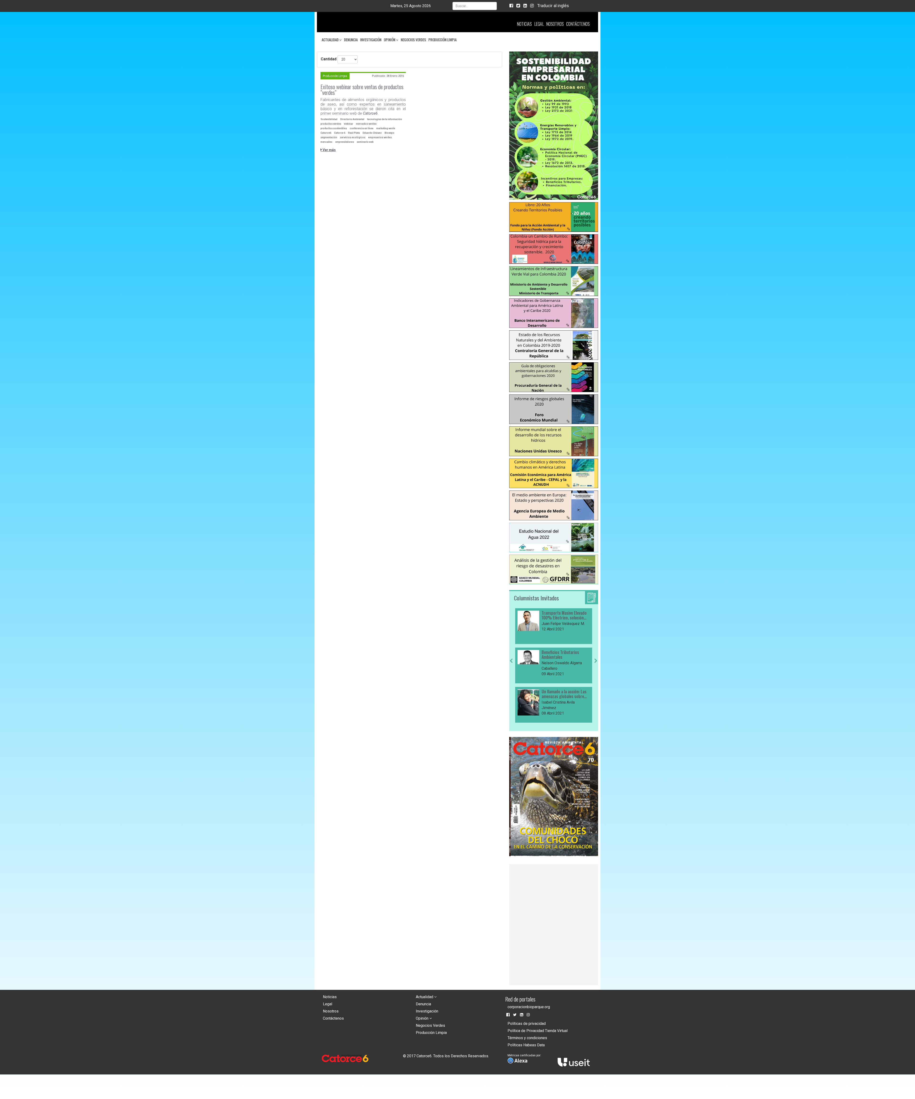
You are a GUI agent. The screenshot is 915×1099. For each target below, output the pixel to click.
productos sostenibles (333, 128)
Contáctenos (578, 24)
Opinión (390, 39)
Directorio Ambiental (352, 119)
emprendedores (344, 142)
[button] (511, 692)
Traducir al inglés (553, 5)
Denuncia (351, 39)
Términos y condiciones (527, 1039)
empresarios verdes (380, 137)
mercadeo (326, 142)
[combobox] (474, 6)
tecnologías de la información (384, 119)
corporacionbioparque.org (529, 1008)
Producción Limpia (442, 39)
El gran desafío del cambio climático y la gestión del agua (564, 656)
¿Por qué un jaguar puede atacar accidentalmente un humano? (564, 695)
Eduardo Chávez (372, 133)
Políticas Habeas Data (526, 1046)
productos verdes (330, 124)
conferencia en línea (361, 128)
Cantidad (328, 59)
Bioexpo (389, 133)
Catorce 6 (339, 133)
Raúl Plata (354, 133)
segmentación (328, 137)
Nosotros (555, 24)
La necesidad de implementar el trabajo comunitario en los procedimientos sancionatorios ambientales (565, 615)
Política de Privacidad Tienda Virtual (538, 1032)
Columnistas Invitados (536, 597)
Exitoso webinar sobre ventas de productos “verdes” (361, 89)
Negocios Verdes (413, 39)
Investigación (370, 39)
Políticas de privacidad (527, 1025)
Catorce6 (325, 133)
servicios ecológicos (352, 137)
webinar (348, 124)
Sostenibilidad (328, 119)
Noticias (524, 24)
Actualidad (330, 39)
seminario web (365, 142)
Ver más (329, 150)
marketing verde (385, 128)
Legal (539, 24)
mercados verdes (366, 124)
